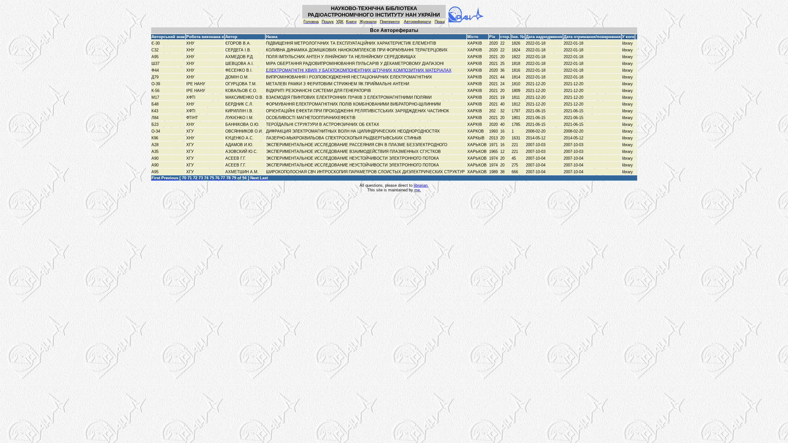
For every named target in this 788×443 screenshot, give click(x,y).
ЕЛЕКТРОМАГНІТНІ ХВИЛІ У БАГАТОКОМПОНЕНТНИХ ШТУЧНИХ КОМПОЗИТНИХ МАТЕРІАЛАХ (359, 70)
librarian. (421, 185)
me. (417, 190)
